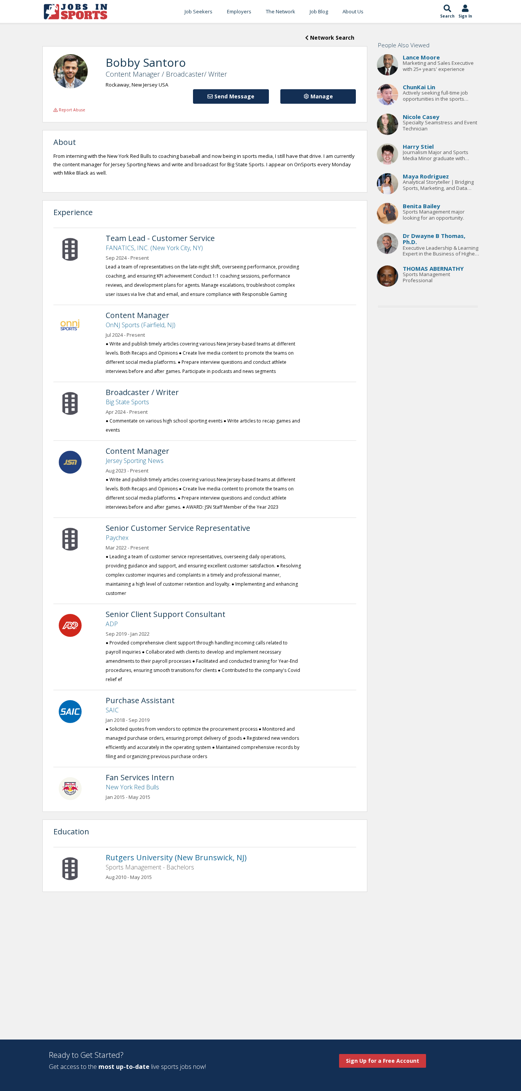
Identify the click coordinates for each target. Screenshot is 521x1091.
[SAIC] (74, 710)
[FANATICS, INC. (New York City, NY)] (74, 248)
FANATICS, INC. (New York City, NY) (154, 248)
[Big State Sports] (74, 402)
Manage (321, 96)
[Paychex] (74, 538)
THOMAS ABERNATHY (433, 268)
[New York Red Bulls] (74, 787)
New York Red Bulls (132, 787)
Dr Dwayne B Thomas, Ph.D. (434, 239)
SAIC (112, 710)
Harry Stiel (418, 146)
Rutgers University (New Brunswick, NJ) (176, 857)
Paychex (117, 537)
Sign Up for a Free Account (382, 1060)
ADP (112, 624)
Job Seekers (198, 11)
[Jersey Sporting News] (74, 461)
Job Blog (319, 11)
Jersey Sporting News (135, 460)
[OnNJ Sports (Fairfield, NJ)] (74, 325)
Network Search (331, 37)
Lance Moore (421, 57)
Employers (239, 11)
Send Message (233, 96)
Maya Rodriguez (426, 176)
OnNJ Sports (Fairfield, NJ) (140, 325)
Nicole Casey (421, 117)
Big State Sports (127, 402)
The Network (280, 11)
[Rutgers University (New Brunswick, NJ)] (74, 867)
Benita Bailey (421, 206)
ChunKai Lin (419, 87)
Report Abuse (71, 109)
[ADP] (74, 624)
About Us (353, 11)
